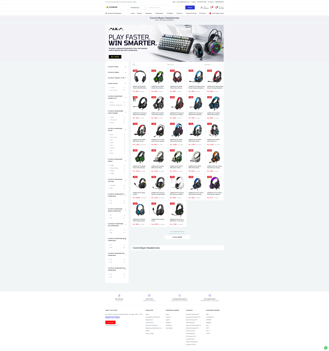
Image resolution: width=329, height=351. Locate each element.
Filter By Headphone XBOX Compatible (117, 239)
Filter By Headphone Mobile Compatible (115, 210)
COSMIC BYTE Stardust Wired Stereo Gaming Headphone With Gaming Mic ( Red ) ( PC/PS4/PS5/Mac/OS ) (177, 113)
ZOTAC (208, 333)
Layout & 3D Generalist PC (193, 325)
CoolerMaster (210, 317)
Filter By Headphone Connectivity (115, 97)
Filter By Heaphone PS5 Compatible (116, 254)
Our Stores (202, 13)
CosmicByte (169, 328)
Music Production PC (192, 320)
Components (159, 13)
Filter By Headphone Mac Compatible (116, 269)
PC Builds (170, 13)
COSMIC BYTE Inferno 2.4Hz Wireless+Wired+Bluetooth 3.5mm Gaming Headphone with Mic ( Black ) (159, 220)
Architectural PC (190, 331)
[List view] (137, 65)
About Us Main (150, 333)
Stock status (113, 83)
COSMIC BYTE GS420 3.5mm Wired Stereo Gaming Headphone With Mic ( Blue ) (214, 113)
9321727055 (112, 317)
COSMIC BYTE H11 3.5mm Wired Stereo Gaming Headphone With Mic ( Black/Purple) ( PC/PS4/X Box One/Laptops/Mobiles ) (214, 193)
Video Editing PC (190, 322)
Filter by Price (113, 67)
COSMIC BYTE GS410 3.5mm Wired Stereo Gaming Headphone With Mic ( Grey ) (158, 113)
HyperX (168, 320)
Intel (207, 325)
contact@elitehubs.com (112, 325)
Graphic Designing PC (192, 342)
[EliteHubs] (111, 7)
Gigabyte (208, 322)
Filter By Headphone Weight (115, 160)
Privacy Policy (150, 322)
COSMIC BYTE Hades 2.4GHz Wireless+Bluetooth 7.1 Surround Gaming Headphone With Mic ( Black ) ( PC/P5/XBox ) (140, 193)
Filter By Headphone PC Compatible (116, 195)
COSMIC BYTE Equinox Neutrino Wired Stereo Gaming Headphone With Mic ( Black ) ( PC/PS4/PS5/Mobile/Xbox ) (159, 193)
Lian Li (208, 331)
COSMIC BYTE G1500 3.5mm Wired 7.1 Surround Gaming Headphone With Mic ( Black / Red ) (213, 140)
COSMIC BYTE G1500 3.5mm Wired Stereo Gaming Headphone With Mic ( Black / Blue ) (177, 140)
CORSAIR (208, 320)
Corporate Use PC (191, 344)
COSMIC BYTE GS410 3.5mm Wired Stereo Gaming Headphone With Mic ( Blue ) (140, 220)
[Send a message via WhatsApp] (325, 347)
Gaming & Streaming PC (192, 314)
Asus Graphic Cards (218, 13)
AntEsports (169, 325)
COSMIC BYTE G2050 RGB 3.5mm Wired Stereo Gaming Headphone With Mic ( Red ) (139, 140)
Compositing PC (190, 339)
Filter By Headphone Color (115, 129)
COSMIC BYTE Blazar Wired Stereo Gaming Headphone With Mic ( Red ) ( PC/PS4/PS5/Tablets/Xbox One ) (215, 87)
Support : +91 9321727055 (198, 2)
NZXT (207, 328)
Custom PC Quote (191, 13)
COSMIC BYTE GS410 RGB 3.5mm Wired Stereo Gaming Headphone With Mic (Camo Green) (176, 166)
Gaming (139, 13)
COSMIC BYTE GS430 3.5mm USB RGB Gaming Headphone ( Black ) (140, 87)
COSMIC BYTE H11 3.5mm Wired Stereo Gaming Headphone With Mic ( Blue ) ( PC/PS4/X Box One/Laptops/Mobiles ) (196, 193)
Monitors (179, 13)
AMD (207, 314)
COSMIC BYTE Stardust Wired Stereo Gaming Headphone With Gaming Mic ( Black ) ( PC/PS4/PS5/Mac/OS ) (140, 113)
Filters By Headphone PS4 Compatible (115, 225)
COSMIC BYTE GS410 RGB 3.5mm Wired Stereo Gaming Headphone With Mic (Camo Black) (157, 166)
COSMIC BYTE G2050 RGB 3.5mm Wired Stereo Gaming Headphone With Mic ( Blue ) (195, 140)
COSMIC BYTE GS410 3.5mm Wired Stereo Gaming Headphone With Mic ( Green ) (158, 87)
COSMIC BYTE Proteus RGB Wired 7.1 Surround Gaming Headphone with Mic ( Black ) (177, 220)
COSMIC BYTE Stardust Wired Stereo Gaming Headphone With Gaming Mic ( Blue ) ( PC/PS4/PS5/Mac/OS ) (196, 113)
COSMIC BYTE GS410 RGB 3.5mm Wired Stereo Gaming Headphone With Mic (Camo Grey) (195, 166)
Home (133, 13)
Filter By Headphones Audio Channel (115, 112)
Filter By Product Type (116, 78)
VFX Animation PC (191, 336)
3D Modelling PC (190, 333)
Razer (167, 314)
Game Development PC (192, 328)
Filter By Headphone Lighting (115, 180)
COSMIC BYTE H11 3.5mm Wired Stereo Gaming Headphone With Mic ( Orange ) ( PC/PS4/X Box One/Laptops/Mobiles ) (214, 166)
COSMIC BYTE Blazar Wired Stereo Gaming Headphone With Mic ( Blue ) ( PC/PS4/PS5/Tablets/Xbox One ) (197, 87)
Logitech (168, 317)
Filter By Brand (113, 72)
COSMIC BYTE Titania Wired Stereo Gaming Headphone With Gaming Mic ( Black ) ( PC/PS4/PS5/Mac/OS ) (158, 140)
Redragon (168, 322)
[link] (146, 72)
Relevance (208, 64)
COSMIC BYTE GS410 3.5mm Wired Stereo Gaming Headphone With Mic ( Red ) (177, 87)
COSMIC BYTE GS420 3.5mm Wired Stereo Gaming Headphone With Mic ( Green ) (140, 166)
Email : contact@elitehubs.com (181, 2)
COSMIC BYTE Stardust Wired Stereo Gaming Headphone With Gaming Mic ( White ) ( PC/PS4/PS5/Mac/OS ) (177, 193)
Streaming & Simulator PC (193, 317)
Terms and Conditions (152, 325)
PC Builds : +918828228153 (216, 2)
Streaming (148, 13)
